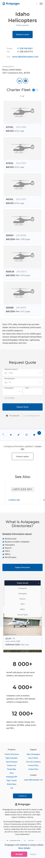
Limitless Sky (14, 500)
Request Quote (22, 407)
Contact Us (22, 796)
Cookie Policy (33, 769)
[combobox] (22, 373)
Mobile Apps (11, 784)
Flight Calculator (12, 758)
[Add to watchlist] (34, 435)
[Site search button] (36, 3)
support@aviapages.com (33, 780)
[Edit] (19, 435)
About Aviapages (33, 754)
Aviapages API (11, 777)
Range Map (11, 769)
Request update (22, 456)
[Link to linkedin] (19, 80)
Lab (11, 788)
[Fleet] (11, 435)
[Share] (26, 435)
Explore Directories (22, 567)
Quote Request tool (32, 416)
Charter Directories (12, 754)
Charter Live (11, 765)
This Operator (14, 416)
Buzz (12, 773)
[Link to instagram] (25, 80)
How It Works (33, 758)
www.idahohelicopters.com (25, 56)
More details (24, 848)
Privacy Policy (33, 765)
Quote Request (11, 762)
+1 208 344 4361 (25, 48)
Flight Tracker (12, 780)
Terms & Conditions (33, 762)
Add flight (10, 398)
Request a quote (22, 34)
